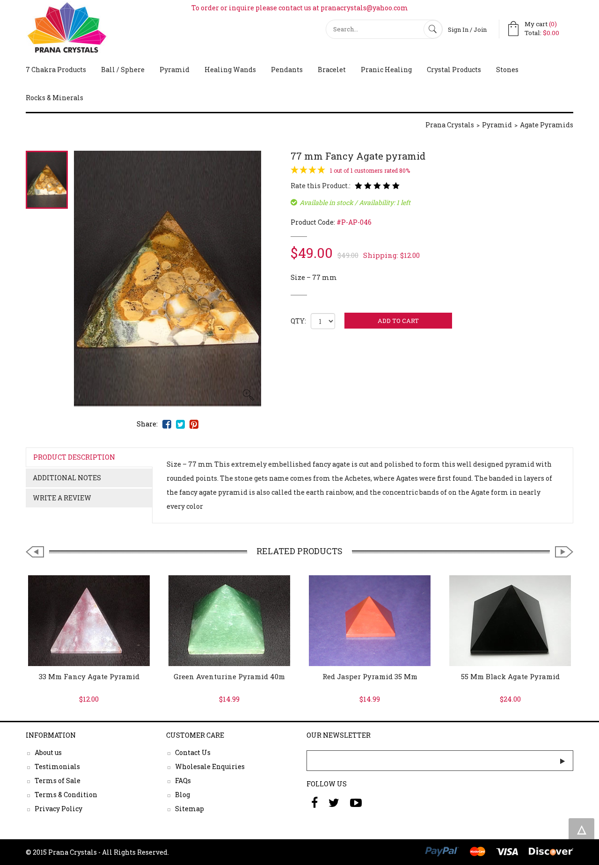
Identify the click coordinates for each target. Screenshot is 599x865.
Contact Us (193, 752)
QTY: (298, 320)
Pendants (287, 69)
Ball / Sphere (123, 69)
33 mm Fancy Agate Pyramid (89, 676)
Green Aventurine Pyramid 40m (229, 676)
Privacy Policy (58, 808)
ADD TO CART (398, 320)
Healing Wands (230, 69)
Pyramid (175, 69)
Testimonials (57, 766)
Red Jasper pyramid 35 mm (369, 676)
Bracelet (332, 69)
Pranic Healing (386, 69)
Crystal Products (454, 69)
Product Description (74, 457)
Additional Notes (67, 477)
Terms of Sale (57, 780)
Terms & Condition (66, 794)
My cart (541, 24)
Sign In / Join (467, 29)
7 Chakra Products (56, 69)
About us (48, 752)
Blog (182, 794)
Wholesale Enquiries (210, 766)
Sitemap (189, 808)
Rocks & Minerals (54, 97)
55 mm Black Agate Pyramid (510, 676)
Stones (507, 69)
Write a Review (62, 497)
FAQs (183, 780)
